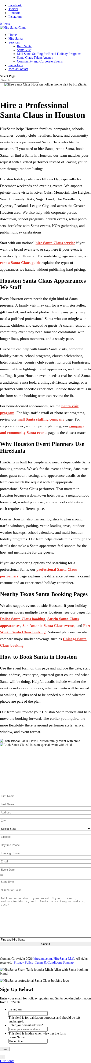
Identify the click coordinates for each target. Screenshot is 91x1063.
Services (14, 42)
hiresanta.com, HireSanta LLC (53, 958)
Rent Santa (24, 46)
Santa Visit (24, 50)
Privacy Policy (23, 962)
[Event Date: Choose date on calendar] (1, 875)
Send (5, 1049)
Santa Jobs (15, 65)
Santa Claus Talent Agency (35, 57)
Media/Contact (18, 69)
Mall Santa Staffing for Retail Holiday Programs (49, 54)
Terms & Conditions (49, 962)
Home (12, 35)
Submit (45, 944)
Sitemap (68, 962)
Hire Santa (15, 38)
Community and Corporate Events (40, 61)
